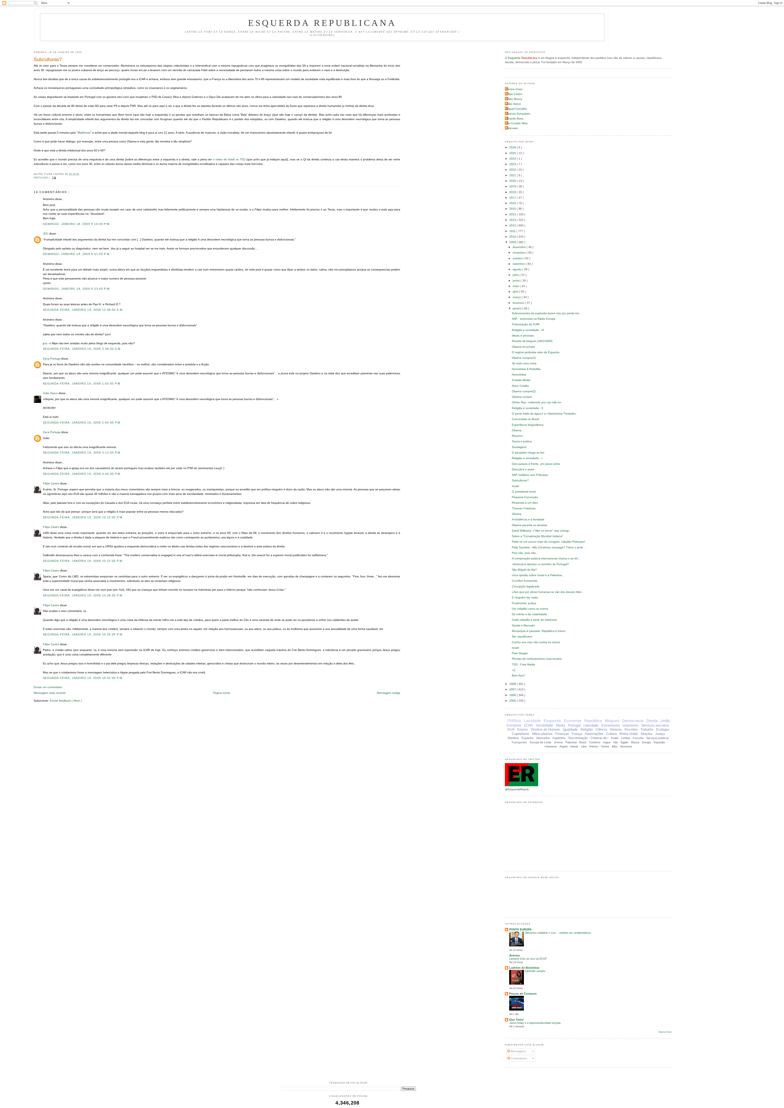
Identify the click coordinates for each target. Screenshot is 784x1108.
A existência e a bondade (528, 519)
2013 (513, 219)
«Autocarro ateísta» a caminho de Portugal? (540, 564)
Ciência (601, 729)
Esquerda (552, 721)
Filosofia (638, 738)
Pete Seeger (520, 653)
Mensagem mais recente (50, 692)
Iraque (606, 742)
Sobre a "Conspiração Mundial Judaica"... (539, 536)
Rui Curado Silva (517, 123)
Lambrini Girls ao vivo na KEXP (528, 958)
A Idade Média (521, 380)
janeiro (517, 308)
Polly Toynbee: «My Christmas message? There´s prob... (548, 547)
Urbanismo (551, 746)
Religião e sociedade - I (527, 458)
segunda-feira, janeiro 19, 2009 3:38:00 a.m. (82, 348)
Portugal (574, 725)
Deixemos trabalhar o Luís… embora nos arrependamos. (558, 932)
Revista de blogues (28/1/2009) (532, 341)
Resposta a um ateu (525, 502)
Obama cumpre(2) (524, 391)
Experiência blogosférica (527, 424)
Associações (594, 734)
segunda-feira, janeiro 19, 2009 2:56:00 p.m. (82, 422)
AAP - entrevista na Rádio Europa (533, 318)
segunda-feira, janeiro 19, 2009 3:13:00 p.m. (82, 452)
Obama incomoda (523, 346)
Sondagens (519, 447)
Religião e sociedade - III (528, 330)
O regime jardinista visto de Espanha (535, 352)
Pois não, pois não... (525, 553)
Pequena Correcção (525, 497)
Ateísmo (616, 729)
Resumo (517, 435)
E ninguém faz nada (525, 597)
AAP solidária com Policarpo (530, 474)
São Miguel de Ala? (524, 569)
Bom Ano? (518, 675)
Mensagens (518, 1051)
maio (516, 286)
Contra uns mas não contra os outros (536, 642)
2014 (513, 214)
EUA (511, 729)
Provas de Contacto (523, 993)
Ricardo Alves (514, 118)
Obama (516, 430)
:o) (513, 670)
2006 (513, 695)
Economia (572, 721)
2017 (513, 197)
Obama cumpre (522, 396)
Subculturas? (48, 59)
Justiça (660, 734)
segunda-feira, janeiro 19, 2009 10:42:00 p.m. (83, 678)
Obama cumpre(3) (524, 357)
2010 (513, 236)
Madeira (513, 738)
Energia (646, 742)
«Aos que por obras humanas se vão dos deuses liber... (548, 592)
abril (516, 291)
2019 (513, 186)
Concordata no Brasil (525, 419)
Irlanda (574, 746)
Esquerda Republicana (322, 23)
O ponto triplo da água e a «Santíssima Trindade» (544, 413)
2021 (513, 175)
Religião (586, 729)
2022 (513, 169)
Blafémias (84, 132)
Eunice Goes (514, 89)
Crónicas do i (599, 738)
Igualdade (570, 729)
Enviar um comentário (48, 687)
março (517, 297)
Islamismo (630, 725)
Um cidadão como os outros (530, 608)
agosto (517, 269)
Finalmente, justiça (524, 603)
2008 (513, 683)
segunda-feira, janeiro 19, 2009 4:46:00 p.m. (82, 473)
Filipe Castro (51, 483)
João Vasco (51, 393)
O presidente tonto (524, 491)
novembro (520, 252)
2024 (513, 158)
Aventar (514, 955)
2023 (513, 164)
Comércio (594, 742)
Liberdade (591, 725)
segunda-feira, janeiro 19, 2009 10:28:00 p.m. (83, 595)
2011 (512, 231)
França (577, 734)
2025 (513, 153)
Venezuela (626, 746)
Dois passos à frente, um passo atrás (536, 463)
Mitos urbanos (542, 734)
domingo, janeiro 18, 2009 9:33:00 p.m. (77, 288)
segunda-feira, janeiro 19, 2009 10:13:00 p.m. (83, 517)
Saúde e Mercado (523, 625)
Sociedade (544, 725)
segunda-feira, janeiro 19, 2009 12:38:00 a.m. (83, 309)
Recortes (631, 729)
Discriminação (578, 738)
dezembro (520, 247)
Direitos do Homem (545, 729)
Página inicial (221, 692)
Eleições (646, 734)
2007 (513, 689)
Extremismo (610, 725)
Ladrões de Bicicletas (524, 967)
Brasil (582, 742)
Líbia (584, 746)
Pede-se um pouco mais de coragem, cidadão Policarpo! (548, 541)
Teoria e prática (522, 441)
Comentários (518, 1058)
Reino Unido (629, 734)
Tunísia (605, 746)
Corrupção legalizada (525, 586)
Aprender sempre (535, 971)
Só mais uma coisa (524, 363)
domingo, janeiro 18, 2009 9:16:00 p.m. (77, 224)
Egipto (624, 742)
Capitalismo (520, 734)
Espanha (527, 738)
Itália (614, 746)
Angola (564, 746)
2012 (513, 225)
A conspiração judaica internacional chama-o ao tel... (546, 558)
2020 (513, 180)
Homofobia (519, 374)
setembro (519, 263)
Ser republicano (522, 636)
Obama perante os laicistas (529, 525)
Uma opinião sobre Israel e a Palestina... (538, 575)
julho (516, 274)
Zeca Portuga (52, 358)
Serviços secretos (655, 725)
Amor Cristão (520, 385)
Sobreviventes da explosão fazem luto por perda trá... (546, 313)
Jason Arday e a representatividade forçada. (535, 1022)
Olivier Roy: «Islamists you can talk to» (537, 402)
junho (517, 280)
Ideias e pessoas (523, 335)
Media (560, 725)
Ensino (522, 729)
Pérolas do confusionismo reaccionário (537, 658)
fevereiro (519, 302)
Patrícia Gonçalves (518, 113)
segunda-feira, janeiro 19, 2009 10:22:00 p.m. (83, 560)
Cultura (611, 734)
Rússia (635, 742)
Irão (615, 742)
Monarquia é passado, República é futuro (538, 631)
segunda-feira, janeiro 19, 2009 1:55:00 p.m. (82, 383)
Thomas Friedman (524, 508)
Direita (652, 721)
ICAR (528, 725)
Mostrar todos (665, 1032)
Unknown (512, 128)
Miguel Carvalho (516, 108)
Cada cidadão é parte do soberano (534, 619)
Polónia (593, 746)
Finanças (562, 734)
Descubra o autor (523, 469)
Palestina (571, 742)
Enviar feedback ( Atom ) (66, 700)
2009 (513, 242)
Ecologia (662, 729)
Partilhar (41, 178)
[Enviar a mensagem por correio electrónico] (53, 178)
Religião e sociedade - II (527, 408)
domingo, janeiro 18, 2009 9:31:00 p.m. (77, 254)
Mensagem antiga (388, 692)
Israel (515, 486)
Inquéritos (559, 738)
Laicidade (532, 721)
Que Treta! (516, 1019)
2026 (513, 147)
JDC (46, 233)
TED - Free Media (523, 664)
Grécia (558, 742)
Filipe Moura (514, 99)
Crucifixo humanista (524, 580)
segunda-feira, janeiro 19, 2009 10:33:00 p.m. (83, 634)
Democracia (633, 721)
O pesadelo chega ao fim (528, 452)
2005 (513, 700)
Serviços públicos (657, 738)
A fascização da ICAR (526, 324)
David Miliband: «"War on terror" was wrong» (541, 530)
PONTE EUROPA (520, 929)
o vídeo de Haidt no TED (229, 159)
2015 (513, 208)
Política (514, 720)
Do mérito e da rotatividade (529, 614)
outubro (518, 258)
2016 (513, 203)
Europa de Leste (540, 742)
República (593, 721)
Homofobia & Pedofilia (526, 369)
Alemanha (543, 738)
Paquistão (659, 742)
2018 (513, 192)
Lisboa (625, 738)
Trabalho (646, 729)
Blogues (612, 721)
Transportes (519, 742)
